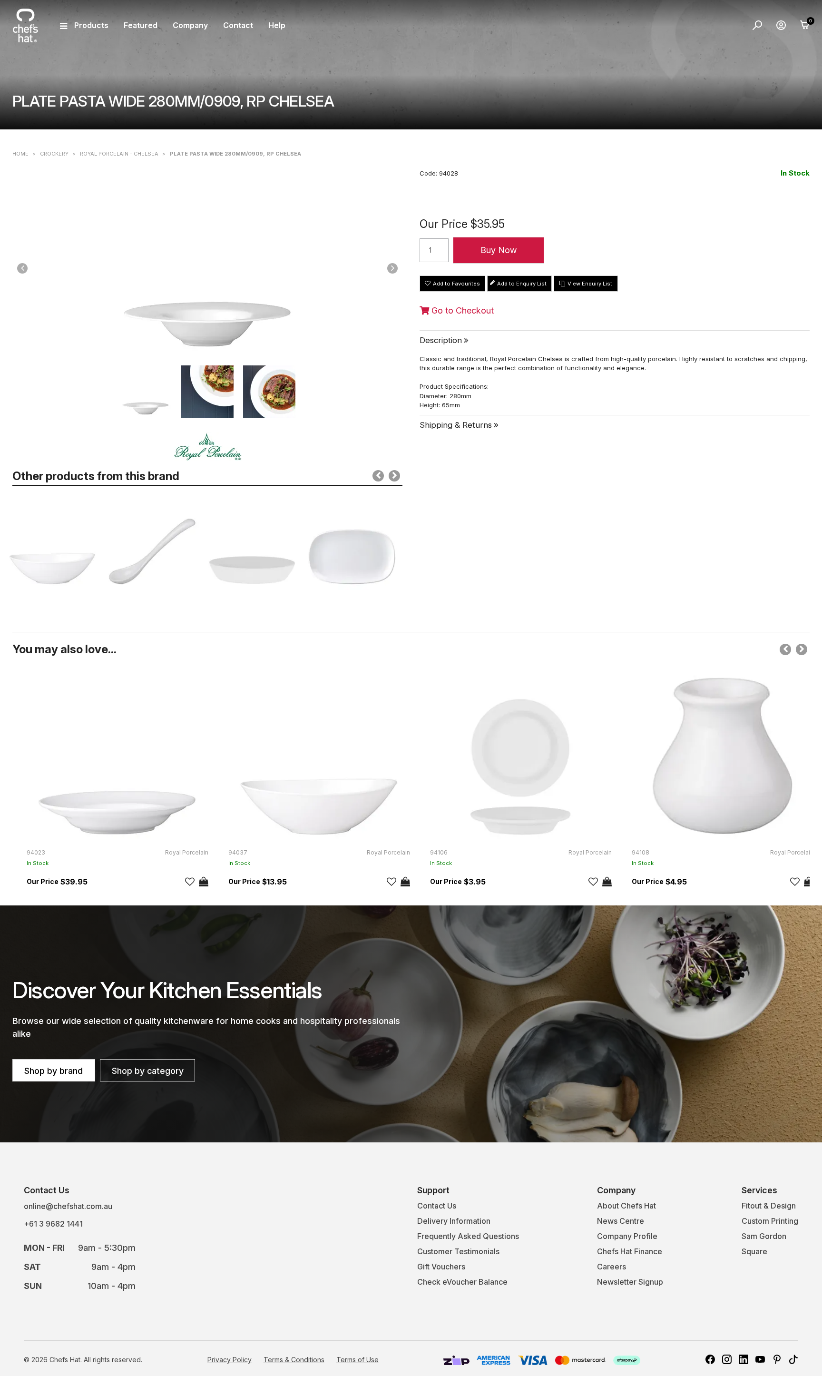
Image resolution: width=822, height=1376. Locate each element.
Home (20, 153)
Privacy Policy (229, 1360)
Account (781, 25)
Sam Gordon (764, 1236)
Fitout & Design (769, 1205)
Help (276, 25)
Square (754, 1251)
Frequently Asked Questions (468, 1236)
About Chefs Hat (626, 1205)
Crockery (54, 153)
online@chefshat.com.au (68, 1206)
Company (190, 25)
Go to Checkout (461, 310)
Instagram (727, 1359)
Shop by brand (53, 1071)
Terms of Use (357, 1360)
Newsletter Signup (630, 1282)
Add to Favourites (456, 283)
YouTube (760, 1359)
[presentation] (378, 476)
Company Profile (627, 1236)
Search (757, 25)
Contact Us (436, 1205)
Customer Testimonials (458, 1251)
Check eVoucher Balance (462, 1282)
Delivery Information (453, 1221)
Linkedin (743, 1359)
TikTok (793, 1359)
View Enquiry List (590, 283)
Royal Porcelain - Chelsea (119, 153)
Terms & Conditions (294, 1360)
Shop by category (148, 1071)
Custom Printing (770, 1221)
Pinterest (777, 1359)
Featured (140, 25)
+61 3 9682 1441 (53, 1224)
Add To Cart (203, 881)
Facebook (710, 1359)
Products (91, 25)
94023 (36, 852)
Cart (805, 25)
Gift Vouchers (441, 1266)
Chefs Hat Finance (629, 1251)
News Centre (620, 1221)
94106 (439, 852)
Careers (611, 1266)
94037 (237, 852)
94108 (640, 852)
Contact (238, 25)
